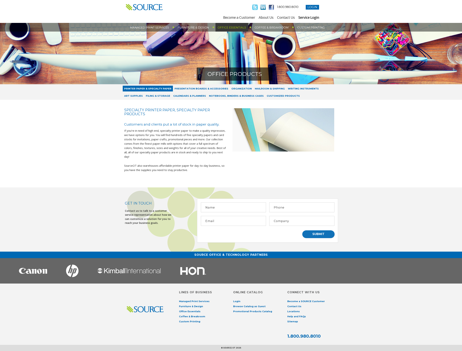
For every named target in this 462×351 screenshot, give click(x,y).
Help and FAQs (296, 316)
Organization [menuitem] (241, 88)
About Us (266, 17)
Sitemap (292, 321)
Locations (293, 311)
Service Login (308, 17)
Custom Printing (311, 27)
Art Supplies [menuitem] (133, 95)
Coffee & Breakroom (272, 27)
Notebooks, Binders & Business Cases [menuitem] (236, 95)
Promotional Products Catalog (252, 311)
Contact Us (286, 17)
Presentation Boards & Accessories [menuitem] (201, 88)
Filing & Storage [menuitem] (158, 95)
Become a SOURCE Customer (306, 301)
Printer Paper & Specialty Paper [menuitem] (147, 88)
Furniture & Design (193, 27)
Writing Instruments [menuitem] (303, 88)
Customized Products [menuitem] (283, 95)
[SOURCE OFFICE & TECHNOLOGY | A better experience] (150, 7)
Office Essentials (232, 27)
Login (312, 7)
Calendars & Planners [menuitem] (189, 95)
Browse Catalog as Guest (249, 306)
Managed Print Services (149, 27)
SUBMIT (318, 234)
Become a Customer (239, 17)
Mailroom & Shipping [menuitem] (270, 88)
